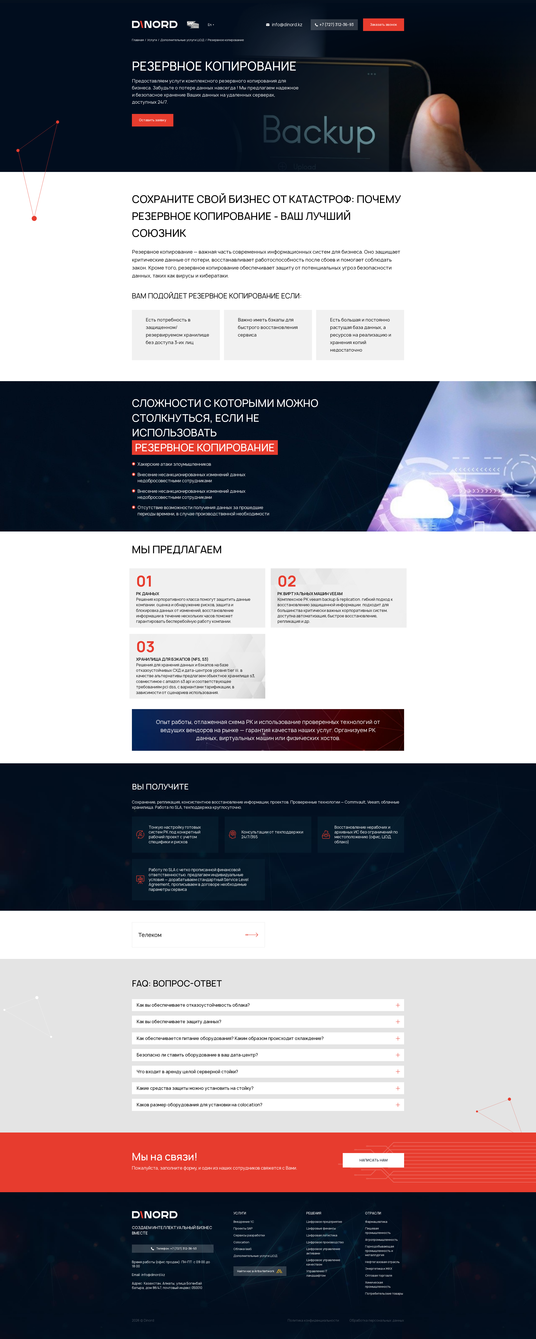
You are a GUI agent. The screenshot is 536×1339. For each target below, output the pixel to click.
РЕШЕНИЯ (313, 1213)
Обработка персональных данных (376, 1320)
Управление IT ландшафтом (316, 1273)
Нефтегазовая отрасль (382, 1262)
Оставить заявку (152, 120)
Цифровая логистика (321, 1235)
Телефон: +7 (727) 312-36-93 (176, 1248)
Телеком (150, 935)
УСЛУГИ (239, 1213)
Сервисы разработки (249, 1235)
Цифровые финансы (321, 1228)
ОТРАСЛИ (373, 1213)
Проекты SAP (243, 1228)
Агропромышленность (381, 1240)
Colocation (241, 1242)
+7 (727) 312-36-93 (337, 24)
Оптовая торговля (378, 1275)
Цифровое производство (325, 1242)
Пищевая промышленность (378, 1230)
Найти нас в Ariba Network (255, 1271)
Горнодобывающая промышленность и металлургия (379, 1250)
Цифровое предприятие (324, 1222)
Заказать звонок (383, 24)
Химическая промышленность (378, 1284)
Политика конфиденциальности (313, 1320)
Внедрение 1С (243, 1222)
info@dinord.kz (287, 25)
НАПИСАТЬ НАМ (373, 1160)
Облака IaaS (242, 1249)
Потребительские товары (384, 1293)
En (210, 24)
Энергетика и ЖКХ (378, 1269)
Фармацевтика (376, 1222)
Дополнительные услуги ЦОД (255, 1256)
